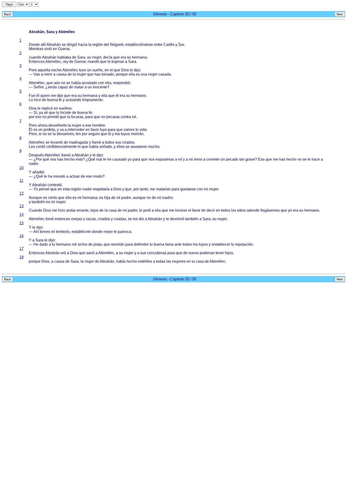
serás (52, 87)
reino (198, 159)
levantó (57, 142)
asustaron (139, 147)
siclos (82, 244)
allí (43, 45)
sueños (65, 108)
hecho (69, 159)
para (89, 117)
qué (46, 159)
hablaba (64, 57)
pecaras (113, 117)
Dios (125, 70)
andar (71, 210)
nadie (33, 164)
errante (83, 210)
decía (107, 57)
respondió (121, 83)
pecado (232, 159)
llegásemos (270, 210)
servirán (117, 244)
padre (126, 198)
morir (48, 74)
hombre (98, 125)
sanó (90, 253)
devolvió (177, 219)
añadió (38, 172)
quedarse (188, 189)
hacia (82, 45)
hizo (61, 210)
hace (316, 159)
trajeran (117, 62)
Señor (38, 87)
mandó (93, 62)
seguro (94, 134)
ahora (42, 125)
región (97, 45)
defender (141, 244)
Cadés (168, 45)
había (76, 83)
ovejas (76, 219)
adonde (253, 210)
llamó (96, 142)
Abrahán (54, 45)
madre (167, 198)
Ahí (36, 232)
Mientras (36, 49)
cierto (52, 198)
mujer (96, 57)
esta (66, 189)
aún (57, 83)
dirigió (72, 45)
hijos (229, 253)
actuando (73, 100)
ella (132, 74)
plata (97, 244)
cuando (35, 57)
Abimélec (53, 62)
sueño (97, 70)
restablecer (221, 244)
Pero (33, 70)
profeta (49, 130)
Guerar (63, 49)
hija (107, 198)
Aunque (35, 198)
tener (220, 253)
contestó (54, 185)
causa (61, 74)
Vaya (9, 4)
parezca (124, 232)
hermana (139, 57)
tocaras (77, 117)
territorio (63, 232)
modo (97, 176)
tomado (108, 74)
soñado (105, 147)
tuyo (103, 130)
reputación (244, 244)
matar (79, 87)
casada (164, 74)
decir (211, 210)
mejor (108, 232)
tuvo (82, 70)
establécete (81, 232)
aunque (139, 198)
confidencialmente (61, 147)
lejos (94, 210)
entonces (62, 219)
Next (340, 14)
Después (36, 155)
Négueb (116, 45)
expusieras (165, 159)
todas (160, 261)
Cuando (35, 210)
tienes (45, 232)
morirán (137, 134)
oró (63, 253)
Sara (81, 57)
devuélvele (57, 125)
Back (7, 14)
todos (109, 142)
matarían (163, 189)
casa (113, 210)
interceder (76, 130)
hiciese (181, 210)
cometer (213, 159)
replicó (47, 108)
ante (178, 244)
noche (56, 70)
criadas (120, 219)
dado (43, 244)
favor (95, 130)
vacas (91, 219)
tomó (50, 219)
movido (59, 176)
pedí (147, 210)
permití (53, 117)
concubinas (156, 253)
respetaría (101, 189)
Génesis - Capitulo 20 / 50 (174, 14)
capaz (63, 87)
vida (143, 130)
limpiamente (92, 100)
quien (45, 96)
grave (250, 159)
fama (169, 244)
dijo (137, 70)
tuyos (125, 134)
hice (37, 100)
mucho (153, 147)
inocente (100, 87)
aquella (44, 70)
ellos (121, 147)
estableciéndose (139, 45)
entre (158, 45)
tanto (144, 189)
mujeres (179, 261)
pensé (44, 189)
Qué (91, 159)
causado (119, 159)
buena (52, 100)
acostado (89, 83)
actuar (74, 176)
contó (40, 147)
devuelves (65, 134)
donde (97, 232)
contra (126, 117)
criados (128, 142)
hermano (138, 96)
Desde (34, 45)
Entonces (37, 62)
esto (79, 159)
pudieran (207, 253)
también (38, 202)
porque (122, 74)
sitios (241, 210)
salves (129, 130)
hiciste (65, 113)
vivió (48, 49)
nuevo (193, 253)
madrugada (78, 142)
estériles (145, 261)
